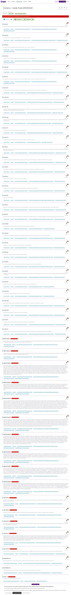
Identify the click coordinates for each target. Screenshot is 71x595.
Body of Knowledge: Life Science (20, 92)
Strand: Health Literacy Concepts (30, 581)
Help (68, 1)
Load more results (35, 584)
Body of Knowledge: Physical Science (21, 247)
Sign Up (56, 1)
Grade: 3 (12, 29)
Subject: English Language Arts (9, 503)
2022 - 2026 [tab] (11, 13)
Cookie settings (8, 592)
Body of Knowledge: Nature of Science (21, 162)
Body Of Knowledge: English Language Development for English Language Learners (36, 563)
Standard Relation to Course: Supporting (22, 378)
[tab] (7, 19)
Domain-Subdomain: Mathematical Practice (24, 376)
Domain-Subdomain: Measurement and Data (24, 344)
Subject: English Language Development (10, 563)
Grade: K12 (14, 376)
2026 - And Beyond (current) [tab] (20, 13)
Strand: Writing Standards (24, 553)
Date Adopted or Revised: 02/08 (9, 30)
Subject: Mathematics (7, 344)
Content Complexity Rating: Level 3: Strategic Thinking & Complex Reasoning (43, 29)
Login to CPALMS (62, 1)
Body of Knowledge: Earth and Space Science (22, 29)
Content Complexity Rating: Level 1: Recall (33, 142)
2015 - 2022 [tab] (5, 13)
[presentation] (11, 14)
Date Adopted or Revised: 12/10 (9, 505)
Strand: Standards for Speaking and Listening (27, 542)
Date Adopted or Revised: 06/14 (57, 563)
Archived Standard (14, 338)
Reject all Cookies (26, 592)
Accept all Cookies (17, 592)
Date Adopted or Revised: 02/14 (9, 346)
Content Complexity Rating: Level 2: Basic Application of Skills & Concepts (43, 40)
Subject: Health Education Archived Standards (11, 581)
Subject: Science (6, 29)
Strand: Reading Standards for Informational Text (28, 503)
